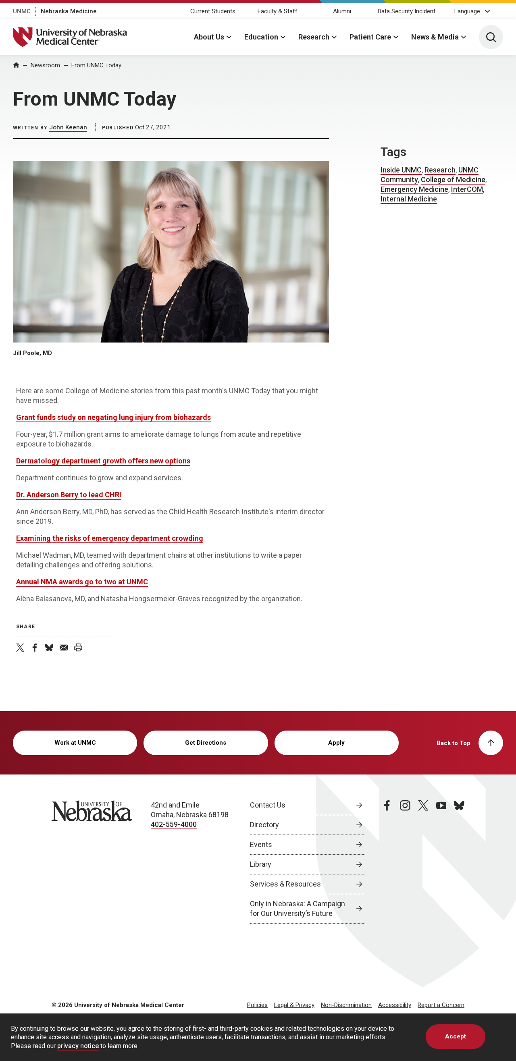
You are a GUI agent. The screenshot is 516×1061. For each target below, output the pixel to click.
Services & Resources (285, 884)
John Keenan (68, 127)
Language (467, 11)
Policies (257, 1005)
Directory (264, 824)
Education (261, 37)
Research (313, 37)
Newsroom (45, 65)
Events (261, 844)
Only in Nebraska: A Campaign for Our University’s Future (297, 908)
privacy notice (78, 1046)
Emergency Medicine (414, 189)
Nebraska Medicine (69, 11)
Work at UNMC (75, 742)
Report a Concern (441, 1005)
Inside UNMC (401, 170)
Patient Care (370, 37)
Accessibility (394, 1005)
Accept (455, 1036)
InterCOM (467, 189)
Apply (336, 742)
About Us (209, 37)
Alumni (342, 11)
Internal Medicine (409, 199)
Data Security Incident (406, 11)
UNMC (22, 11)
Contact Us (267, 805)
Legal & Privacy (294, 1005)
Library (260, 864)
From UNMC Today (96, 65)
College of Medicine (453, 179)
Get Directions (205, 742)
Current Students (212, 11)
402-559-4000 (174, 824)
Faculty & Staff (278, 11)
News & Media (435, 37)
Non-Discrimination (346, 1005)
